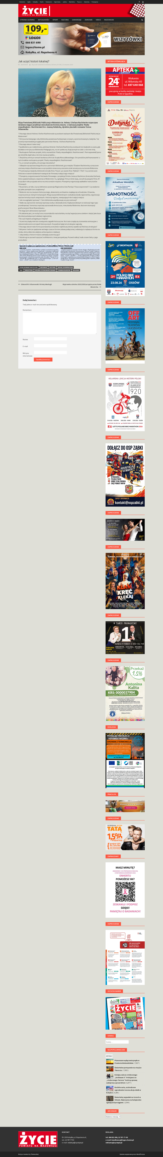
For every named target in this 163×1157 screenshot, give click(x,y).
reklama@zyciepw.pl (114, 1142)
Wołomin (22, 2)
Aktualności (43, 20)
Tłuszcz (79, 2)
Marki (41, 2)
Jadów (65, 2)
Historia (54, 65)
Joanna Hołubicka (64, 270)
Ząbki (29, 2)
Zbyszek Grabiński (37, 65)
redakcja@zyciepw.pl (75, 1142)
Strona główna (27, 20)
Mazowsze (109, 20)
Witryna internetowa (27, 354)
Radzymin (49, 2)
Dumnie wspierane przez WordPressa (132, 1154)
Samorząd (76, 20)
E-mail (25, 346)
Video (98, 20)
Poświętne (95, 2)
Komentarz (27, 310)
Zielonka (86, 2)
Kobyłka (35, 2)
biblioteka (29, 270)
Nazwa (25, 339)
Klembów (72, 2)
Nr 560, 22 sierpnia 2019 (65, 65)
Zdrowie (88, 20)
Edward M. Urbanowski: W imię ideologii (36, 284)
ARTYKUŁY (109, 1056)
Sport (55, 20)
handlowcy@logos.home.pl (123, 1140)
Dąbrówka (57, 2)
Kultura (65, 20)
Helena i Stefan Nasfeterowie (45, 270)
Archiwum (47, 65)
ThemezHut (34, 1154)
